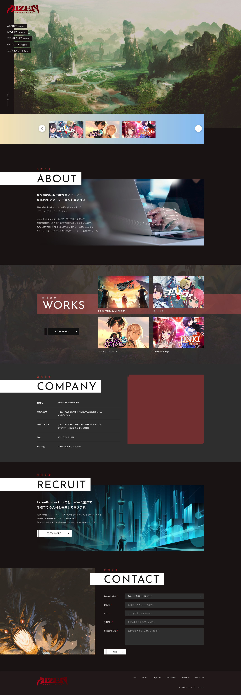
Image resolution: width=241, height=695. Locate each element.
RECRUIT (185, 678)
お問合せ (17, 51)
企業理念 (15, 26)
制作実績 (16, 32)
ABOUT (145, 678)
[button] (42, 129)
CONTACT (199, 678)
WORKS (157, 678)
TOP (134, 678)
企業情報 (18, 38)
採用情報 (17, 44)
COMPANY (171, 678)
